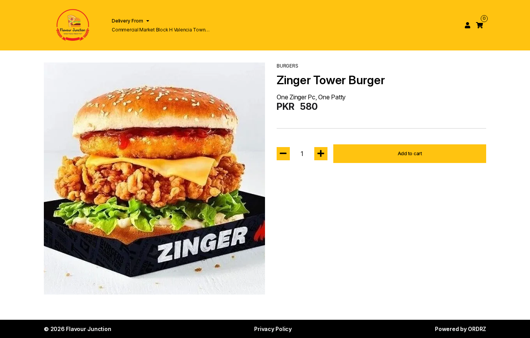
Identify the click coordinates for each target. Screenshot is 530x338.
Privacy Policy (273, 329)
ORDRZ (477, 329)
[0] (479, 25)
